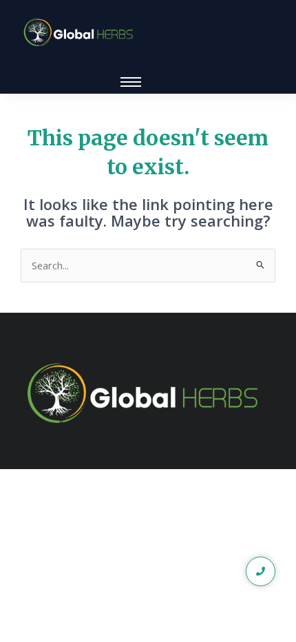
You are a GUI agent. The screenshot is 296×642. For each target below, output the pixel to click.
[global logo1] (81, 33)
